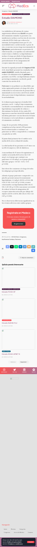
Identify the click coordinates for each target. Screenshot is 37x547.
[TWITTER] (14, 369)
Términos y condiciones (15, 544)
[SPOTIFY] (34, 369)
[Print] (33, 250)
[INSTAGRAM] (4, 369)
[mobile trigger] (3, 6)
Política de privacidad (14, 542)
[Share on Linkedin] (20, 246)
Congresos (7, 14)
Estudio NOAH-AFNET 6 (11, 354)
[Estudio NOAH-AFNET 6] (18, 340)
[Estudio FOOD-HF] (18, 277)
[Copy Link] (33, 246)
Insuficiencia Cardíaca (20, 14)
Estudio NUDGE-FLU (9, 323)
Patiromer (18, 239)
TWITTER (14, 372)
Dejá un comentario (27, 257)
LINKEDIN (24, 372)
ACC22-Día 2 (15, 237)
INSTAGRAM (4, 372)
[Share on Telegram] (25, 246)
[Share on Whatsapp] (16, 246)
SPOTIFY (34, 372)
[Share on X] (12, 246)
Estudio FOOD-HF (8, 292)
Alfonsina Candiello (15, 22)
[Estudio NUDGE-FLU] (18, 308)
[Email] (29, 246)
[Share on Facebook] (7, 246)
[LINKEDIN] (24, 369)
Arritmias (6, 351)
